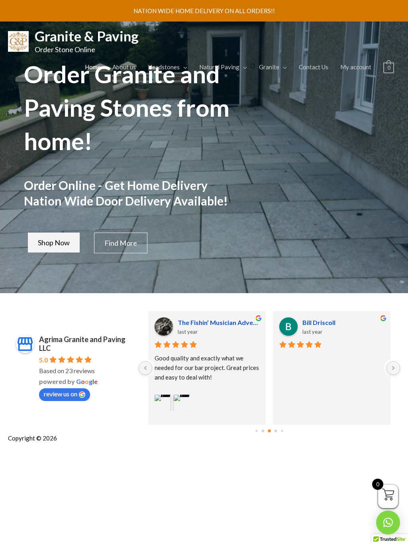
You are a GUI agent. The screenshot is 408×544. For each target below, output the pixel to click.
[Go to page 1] (263, 431)
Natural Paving (219, 66)
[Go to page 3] (275, 431)
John (309, 322)
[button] (388, 522)
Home (92, 66)
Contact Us (313, 66)
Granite (269, 66)
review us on (60, 393)
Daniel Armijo (198, 322)
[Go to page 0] (256, 431)
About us (124, 66)
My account (355, 66)
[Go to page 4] (282, 431)
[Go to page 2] (269, 431)
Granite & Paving (87, 35)
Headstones (164, 66)
